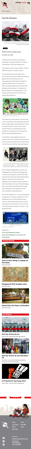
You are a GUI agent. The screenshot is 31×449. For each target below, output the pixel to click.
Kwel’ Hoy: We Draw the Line (10, 334)
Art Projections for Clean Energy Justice (14, 381)
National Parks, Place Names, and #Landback (15, 305)
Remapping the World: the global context (14, 284)
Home (3, 11)
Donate (24, 2)
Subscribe (18, 2)
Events (7, 11)
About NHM (23, 424)
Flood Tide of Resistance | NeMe (11, 232)
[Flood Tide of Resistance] (15, 31)
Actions (22, 422)
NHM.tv (14, 427)
